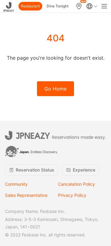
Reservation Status (35, 169)
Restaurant (30, 6)
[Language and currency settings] (91, 6)
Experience (84, 169)
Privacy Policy (72, 195)
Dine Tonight (57, 6)
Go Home (55, 89)
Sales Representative (26, 195)
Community (16, 184)
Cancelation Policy (76, 184)
